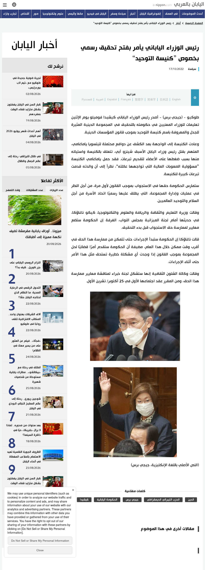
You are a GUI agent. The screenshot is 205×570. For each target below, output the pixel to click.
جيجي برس (132, 499)
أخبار (132, 13)
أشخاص (25, 13)
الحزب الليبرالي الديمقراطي (163, 499)
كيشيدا (84, 499)
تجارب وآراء (9, 13)
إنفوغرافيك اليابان (150, 13)
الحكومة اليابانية (107, 499)
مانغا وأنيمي (75, 13)
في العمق (171, 13)
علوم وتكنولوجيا (53, 13)
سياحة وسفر (118, 13)
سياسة (192, 69)
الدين (191, 499)
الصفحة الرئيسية (194, 23)
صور (35, 13)
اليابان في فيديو (96, 13)
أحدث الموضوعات (192, 13)
